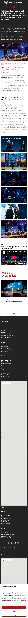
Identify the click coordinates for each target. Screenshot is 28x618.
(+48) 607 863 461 (5, 365)
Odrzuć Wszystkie (14, 615)
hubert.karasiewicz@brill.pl (7, 363)
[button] (14, 7)
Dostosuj (14, 611)
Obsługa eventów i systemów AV (7, 63)
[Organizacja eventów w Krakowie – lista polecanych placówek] (14, 288)
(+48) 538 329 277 (5, 378)
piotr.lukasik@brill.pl (6, 536)
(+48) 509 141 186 (5, 351)
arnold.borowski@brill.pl (7, 376)
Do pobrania (5, 555)
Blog (15, 63)
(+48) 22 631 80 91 (6, 332)
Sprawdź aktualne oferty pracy (8, 547)
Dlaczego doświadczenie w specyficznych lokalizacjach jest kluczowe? (13, 68)
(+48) (6, 518)
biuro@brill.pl (4, 330)
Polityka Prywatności (6, 551)
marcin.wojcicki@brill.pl (6, 350)
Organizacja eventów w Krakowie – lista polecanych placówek (14, 301)
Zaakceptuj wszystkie (14, 607)
